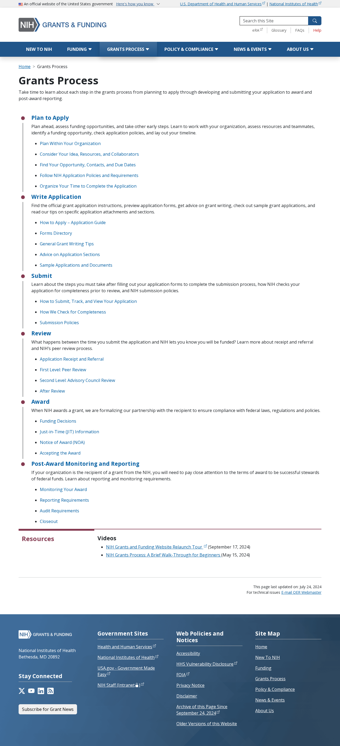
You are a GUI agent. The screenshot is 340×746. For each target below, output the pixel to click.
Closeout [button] (49, 521)
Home (25, 66)
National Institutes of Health (293, 3)
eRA (255, 30)
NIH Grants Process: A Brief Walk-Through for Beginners (163, 555)
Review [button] (41, 333)
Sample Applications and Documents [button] (76, 265)
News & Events (251, 49)
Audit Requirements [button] (59, 511)
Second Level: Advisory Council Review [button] (77, 380)
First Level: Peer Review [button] (63, 370)
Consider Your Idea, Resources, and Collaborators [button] (89, 154)
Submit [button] (41, 275)
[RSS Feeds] (50, 691)
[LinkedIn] (41, 691)
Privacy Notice (190, 685)
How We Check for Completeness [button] (73, 312)
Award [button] (40, 401)
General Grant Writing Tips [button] (67, 244)
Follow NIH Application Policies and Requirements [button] (89, 175)
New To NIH (267, 657)
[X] (22, 691)
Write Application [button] (56, 196)
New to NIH (39, 49)
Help (317, 30)
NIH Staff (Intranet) (118, 685)
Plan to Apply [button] (50, 117)
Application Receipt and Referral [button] (72, 359)
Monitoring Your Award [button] (63, 489)
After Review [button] (52, 391)
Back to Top (316, 736)
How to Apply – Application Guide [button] (73, 222)
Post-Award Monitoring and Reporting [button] (85, 463)
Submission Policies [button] (59, 322)
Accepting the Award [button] (60, 453)
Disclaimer (186, 696)
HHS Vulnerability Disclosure (204, 664)
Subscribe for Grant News (48, 709)
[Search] (314, 20)
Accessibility (188, 653)
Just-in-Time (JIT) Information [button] (69, 432)
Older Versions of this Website (206, 724)
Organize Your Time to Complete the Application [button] (88, 186)
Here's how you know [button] (135, 3)
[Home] (73, 24)
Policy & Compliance (189, 49)
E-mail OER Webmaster (301, 592)
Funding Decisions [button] (58, 421)
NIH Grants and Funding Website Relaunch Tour (154, 547)
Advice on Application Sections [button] (70, 254)
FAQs (299, 30)
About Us (298, 49)
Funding (77, 49)
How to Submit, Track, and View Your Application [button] (88, 301)
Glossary (278, 30)
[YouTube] (31, 691)
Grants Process (126, 49)
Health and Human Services (124, 647)
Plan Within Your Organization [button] (70, 143)
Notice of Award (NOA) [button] (62, 442)
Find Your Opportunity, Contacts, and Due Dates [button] (88, 165)
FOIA (181, 675)
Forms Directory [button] (56, 233)
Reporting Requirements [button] (64, 500)
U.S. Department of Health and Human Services (221, 3)
